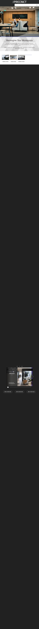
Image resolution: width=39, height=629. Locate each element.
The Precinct (19, 2)
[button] (27, 5)
